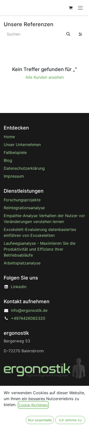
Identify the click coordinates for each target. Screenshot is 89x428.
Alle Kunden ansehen (44, 77)
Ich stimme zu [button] (70, 420)
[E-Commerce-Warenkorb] (70, 8)
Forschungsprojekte (22, 199)
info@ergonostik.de (29, 310)
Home (9, 136)
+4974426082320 (28, 318)
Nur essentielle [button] (40, 420)
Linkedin (18, 286)
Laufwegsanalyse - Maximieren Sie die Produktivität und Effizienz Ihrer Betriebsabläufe (39, 249)
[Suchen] (68, 34)
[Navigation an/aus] (80, 7)
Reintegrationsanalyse (24, 207)
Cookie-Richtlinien (33, 405)
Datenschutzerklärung (24, 168)
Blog (8, 160)
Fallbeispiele (15, 152)
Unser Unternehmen (22, 144)
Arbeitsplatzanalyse (22, 263)
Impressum (14, 176)
